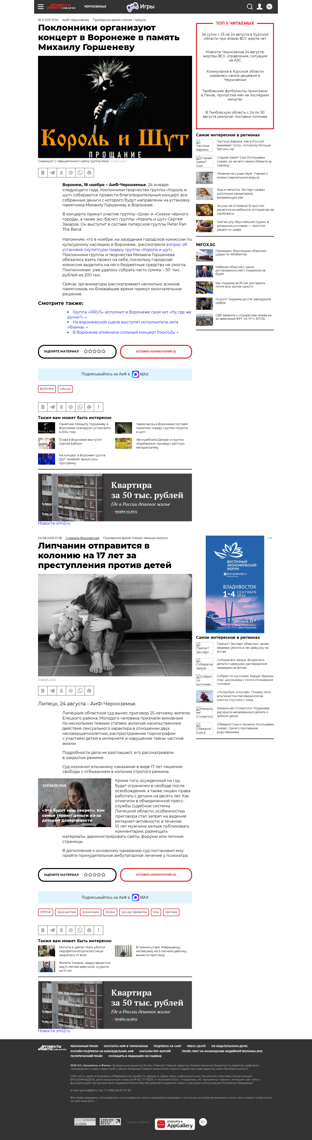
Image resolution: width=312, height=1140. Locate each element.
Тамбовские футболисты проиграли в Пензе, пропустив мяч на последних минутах (235, 95)
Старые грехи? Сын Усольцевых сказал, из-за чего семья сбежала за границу (244, 161)
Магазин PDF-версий (155, 1051)
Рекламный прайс (84, 1046)
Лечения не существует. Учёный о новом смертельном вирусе (242, 175)
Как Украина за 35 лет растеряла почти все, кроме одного (240, 284)
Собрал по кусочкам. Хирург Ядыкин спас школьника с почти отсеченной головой (245, 680)
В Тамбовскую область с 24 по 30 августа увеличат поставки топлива (235, 114)
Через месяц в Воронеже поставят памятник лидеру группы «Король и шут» (162, 428)
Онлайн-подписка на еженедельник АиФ (102, 1051)
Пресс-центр (196, 1046)
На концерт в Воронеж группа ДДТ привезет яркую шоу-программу (82, 459)
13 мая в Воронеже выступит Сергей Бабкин (80, 441)
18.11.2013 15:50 (48, 20)
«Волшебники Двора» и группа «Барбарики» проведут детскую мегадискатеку (160, 443)
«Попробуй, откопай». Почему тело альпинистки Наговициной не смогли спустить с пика (244, 696)
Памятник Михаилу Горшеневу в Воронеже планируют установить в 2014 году (85, 428)
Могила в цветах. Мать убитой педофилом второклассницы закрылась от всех (82, 951)
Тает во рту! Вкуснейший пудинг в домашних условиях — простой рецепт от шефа (243, 225)
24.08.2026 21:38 (50, 538)
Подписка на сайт (167, 1046)
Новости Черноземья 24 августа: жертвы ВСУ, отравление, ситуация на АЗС (235, 56)
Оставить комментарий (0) (156, 351)
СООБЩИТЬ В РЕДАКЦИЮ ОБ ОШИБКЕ (135, 1056)
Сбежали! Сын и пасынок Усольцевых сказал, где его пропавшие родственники (245, 728)
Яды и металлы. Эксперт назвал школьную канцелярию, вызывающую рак (241, 193)
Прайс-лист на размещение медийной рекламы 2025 (222, 1051)
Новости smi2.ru (54, 523)
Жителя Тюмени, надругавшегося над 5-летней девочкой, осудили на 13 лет (84, 966)
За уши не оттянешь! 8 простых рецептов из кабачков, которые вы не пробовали (245, 209)
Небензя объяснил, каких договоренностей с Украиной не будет (240, 270)
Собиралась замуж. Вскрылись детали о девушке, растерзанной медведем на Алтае (242, 664)
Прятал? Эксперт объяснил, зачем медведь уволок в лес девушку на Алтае (243, 647)
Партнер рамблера (137, 1121)
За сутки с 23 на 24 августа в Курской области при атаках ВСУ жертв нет (235, 36)
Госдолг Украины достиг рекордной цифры (243, 301)
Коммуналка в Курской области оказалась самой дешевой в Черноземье (235, 76)
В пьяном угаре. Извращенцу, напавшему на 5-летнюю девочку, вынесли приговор (161, 951)
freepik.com (47, 679)
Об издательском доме (229, 1046)
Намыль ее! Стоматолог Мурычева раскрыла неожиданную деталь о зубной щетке (243, 712)
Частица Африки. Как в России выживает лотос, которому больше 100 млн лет (244, 145)
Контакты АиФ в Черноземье (126, 1046)
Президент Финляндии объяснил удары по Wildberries (240, 252)
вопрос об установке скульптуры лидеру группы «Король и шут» (124, 247)
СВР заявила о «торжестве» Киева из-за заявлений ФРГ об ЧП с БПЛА (244, 317)
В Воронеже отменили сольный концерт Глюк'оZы (124, 332)
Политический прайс (86, 1056)
